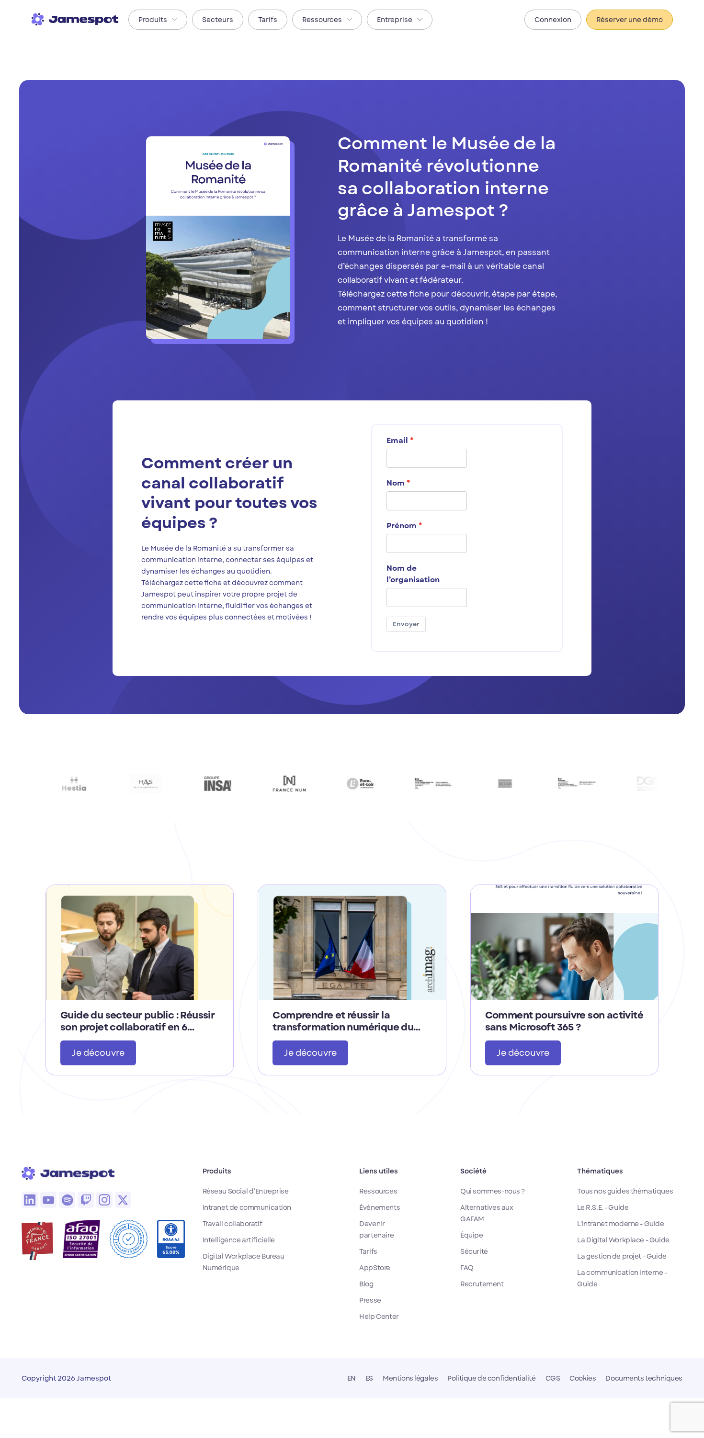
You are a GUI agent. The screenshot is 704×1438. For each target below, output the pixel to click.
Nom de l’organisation (413, 574)
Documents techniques (643, 1378)
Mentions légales (410, 1378)
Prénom (401, 525)
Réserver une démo (629, 19)
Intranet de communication (247, 1207)
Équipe (471, 1235)
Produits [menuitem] (152, 19)
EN (351, 1378)
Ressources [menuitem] (322, 19)
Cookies (582, 1378)
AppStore (374, 1267)
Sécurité (474, 1251)
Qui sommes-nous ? (492, 1191)
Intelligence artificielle (239, 1240)
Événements (379, 1207)
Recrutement (481, 1284)
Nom (395, 483)
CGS (552, 1378)
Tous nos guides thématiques (625, 1191)
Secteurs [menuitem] (217, 19)
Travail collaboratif (232, 1223)
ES (369, 1378)
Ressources (378, 1191)
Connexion (552, 19)
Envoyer (406, 624)
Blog (366, 1284)
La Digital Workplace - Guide (623, 1240)
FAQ (467, 1267)
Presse (370, 1300)
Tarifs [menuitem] (267, 19)
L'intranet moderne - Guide (620, 1223)
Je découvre (98, 1053)
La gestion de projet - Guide (621, 1256)
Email (397, 440)
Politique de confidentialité (491, 1378)
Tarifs (368, 1251)
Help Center (378, 1316)
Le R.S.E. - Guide (602, 1207)
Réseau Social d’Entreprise (246, 1191)
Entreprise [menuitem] (394, 19)
